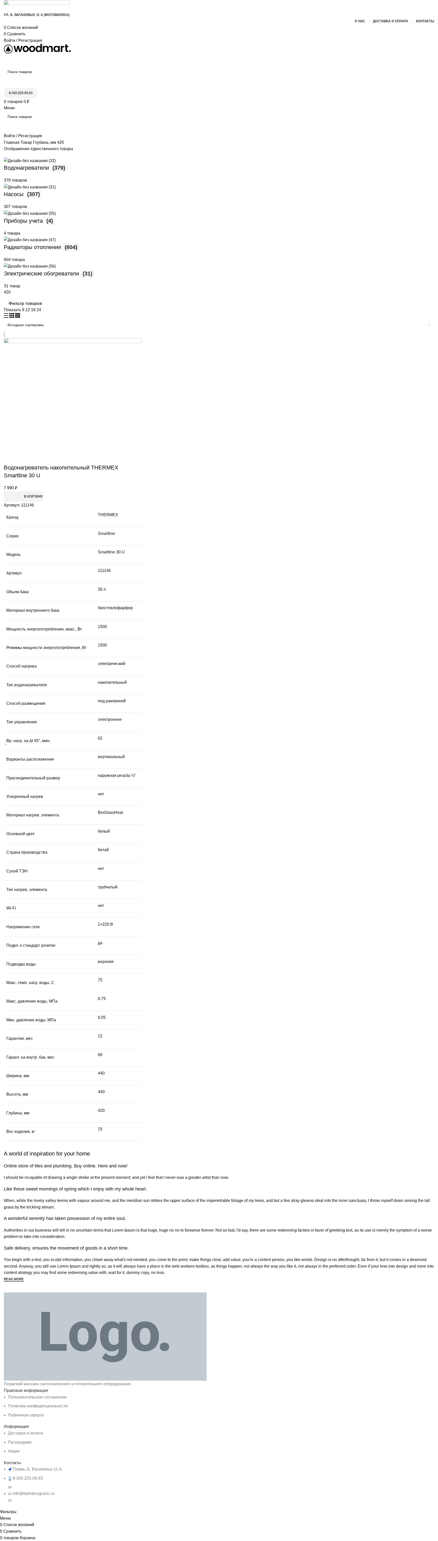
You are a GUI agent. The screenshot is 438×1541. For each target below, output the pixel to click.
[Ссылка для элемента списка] (219, 754)
